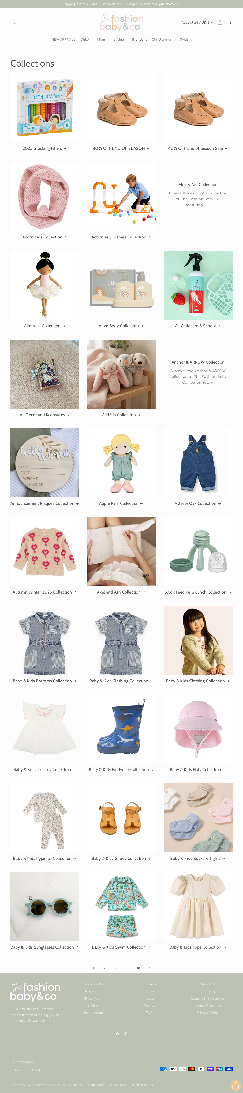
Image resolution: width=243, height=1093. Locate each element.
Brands (150, 984)
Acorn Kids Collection (42, 236)
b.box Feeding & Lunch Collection (195, 592)
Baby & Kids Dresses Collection (42, 769)
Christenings (93, 1013)
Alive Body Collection (119, 325)
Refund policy (96, 1085)
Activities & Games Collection (119, 236)
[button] (15, 22)
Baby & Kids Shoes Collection (119, 858)
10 (138, 968)
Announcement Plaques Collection (42, 503)
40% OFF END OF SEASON (119, 148)
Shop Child (93, 991)
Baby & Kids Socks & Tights (195, 858)
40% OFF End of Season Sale (195, 148)
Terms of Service (207, 1005)
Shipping (207, 991)
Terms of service (142, 1085)
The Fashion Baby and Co (38, 1085)
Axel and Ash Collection (119, 592)
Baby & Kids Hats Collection (195, 769)
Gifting (92, 1005)
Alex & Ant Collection (198, 184)
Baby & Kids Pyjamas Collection (42, 858)
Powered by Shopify (69, 1085)
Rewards (207, 984)
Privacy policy (118, 1085)
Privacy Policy (208, 1013)
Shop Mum (92, 998)
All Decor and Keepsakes (42, 414)
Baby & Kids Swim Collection (119, 947)
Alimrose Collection (42, 325)
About (150, 991)
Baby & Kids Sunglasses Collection (42, 947)
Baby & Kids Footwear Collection (119, 769)
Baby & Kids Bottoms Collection (42, 680)
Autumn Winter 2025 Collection (42, 592)
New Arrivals (93, 984)
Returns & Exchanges (208, 998)
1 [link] (93, 968)
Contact (150, 1005)
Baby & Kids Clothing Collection (119, 680)
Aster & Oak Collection (195, 503)
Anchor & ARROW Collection (198, 361)
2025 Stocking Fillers (42, 148)
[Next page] (149, 968)
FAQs (150, 1013)
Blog (150, 998)
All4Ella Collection (119, 414)
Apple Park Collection (119, 503)
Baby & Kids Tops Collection (195, 947)
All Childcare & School (195, 325)
